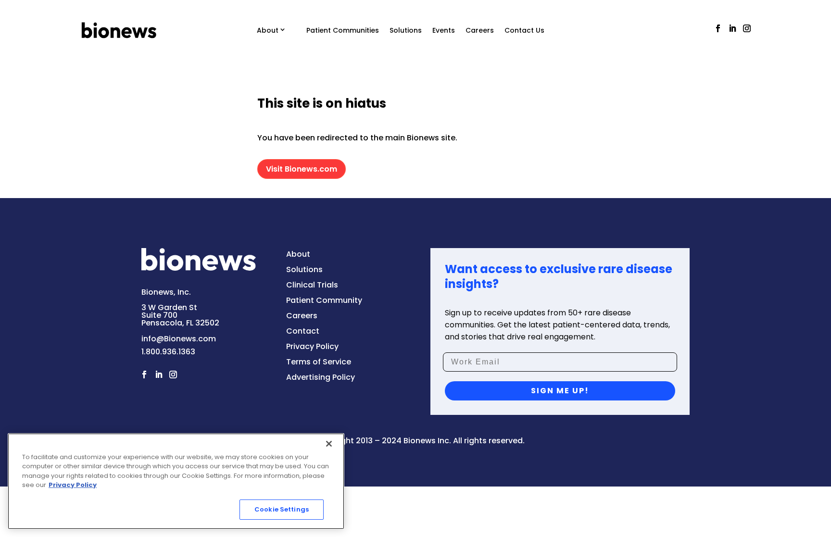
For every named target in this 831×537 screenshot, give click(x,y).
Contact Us (524, 30)
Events (443, 30)
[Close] (329, 443)
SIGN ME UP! (560, 390)
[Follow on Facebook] (718, 28)
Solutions (406, 30)
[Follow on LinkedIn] (732, 28)
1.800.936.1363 (168, 351)
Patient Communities (342, 30)
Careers (480, 30)
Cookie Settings (281, 509)
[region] (176, 481)
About (267, 30)
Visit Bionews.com (301, 169)
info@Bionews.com (178, 338)
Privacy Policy (73, 485)
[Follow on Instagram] (747, 28)
